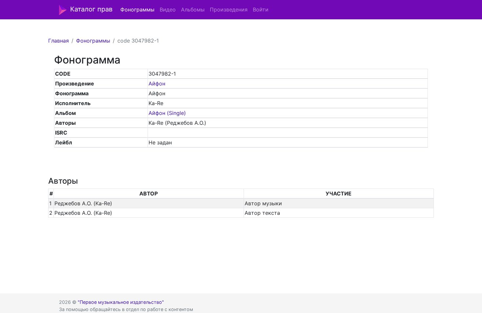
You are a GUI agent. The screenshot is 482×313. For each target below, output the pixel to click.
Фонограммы (137, 9)
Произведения (229, 9)
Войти (261, 9)
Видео (168, 9)
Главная (58, 40)
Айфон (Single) (167, 113)
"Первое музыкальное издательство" (121, 302)
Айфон (157, 83)
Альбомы (193, 9)
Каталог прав (91, 9)
